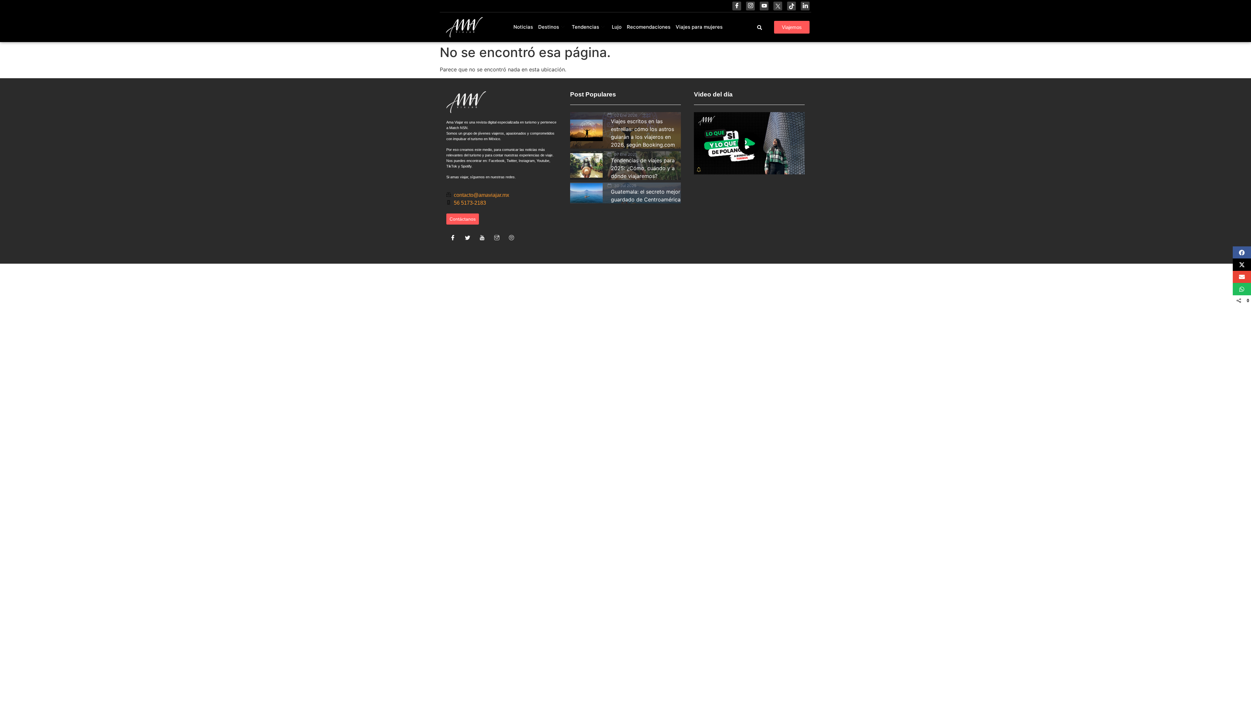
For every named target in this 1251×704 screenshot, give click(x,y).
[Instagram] (750, 6)
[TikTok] (791, 6)
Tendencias (585, 27)
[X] (777, 6)
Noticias (523, 27)
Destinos (548, 27)
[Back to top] (1192, 683)
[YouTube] (764, 6)
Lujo (617, 27)
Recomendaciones (648, 27)
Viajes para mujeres (699, 27)
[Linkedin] (805, 6)
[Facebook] (736, 6)
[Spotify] (511, 237)
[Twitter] (467, 237)
